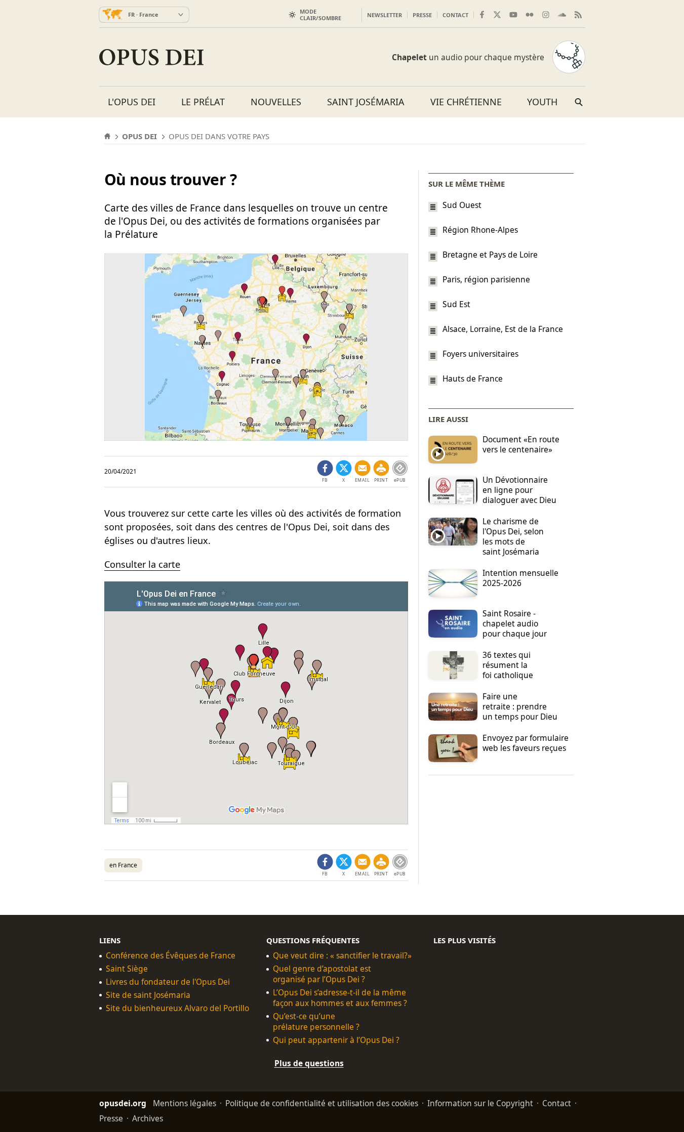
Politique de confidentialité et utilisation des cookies (321, 1103)
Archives (147, 1118)
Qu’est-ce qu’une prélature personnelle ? (316, 1021)
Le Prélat (203, 102)
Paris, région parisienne (486, 279)
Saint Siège (127, 968)
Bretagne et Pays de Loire (490, 254)
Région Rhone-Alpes (480, 230)
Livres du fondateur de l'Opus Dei (168, 982)
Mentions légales (184, 1103)
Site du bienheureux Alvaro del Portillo (177, 1008)
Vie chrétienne (466, 102)
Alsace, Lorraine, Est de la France (502, 329)
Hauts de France (472, 378)
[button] (381, 471)
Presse (422, 15)
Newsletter (384, 15)
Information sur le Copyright (480, 1103)
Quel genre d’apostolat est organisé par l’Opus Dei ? (322, 974)
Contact (455, 15)
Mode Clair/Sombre (320, 14)
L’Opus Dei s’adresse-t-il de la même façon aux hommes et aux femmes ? (340, 998)
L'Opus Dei (131, 102)
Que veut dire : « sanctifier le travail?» (342, 955)
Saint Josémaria (366, 102)
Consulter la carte (142, 564)
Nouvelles (276, 102)
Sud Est (456, 304)
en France (123, 865)
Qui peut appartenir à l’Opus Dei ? (336, 1040)
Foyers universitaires (480, 354)
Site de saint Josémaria (148, 995)
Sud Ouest (461, 205)
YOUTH (542, 102)
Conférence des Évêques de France (170, 955)
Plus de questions (309, 1063)
